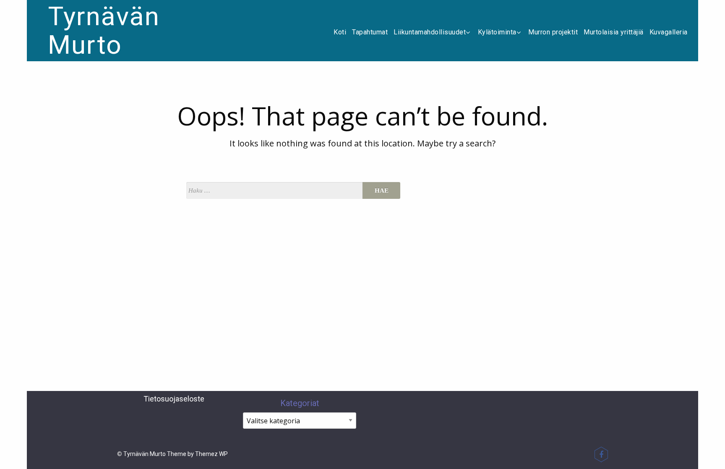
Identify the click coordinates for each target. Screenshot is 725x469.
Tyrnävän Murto (104, 30)
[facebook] (601, 454)
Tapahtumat (370, 32)
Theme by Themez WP (197, 454)
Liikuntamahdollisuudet (430, 32)
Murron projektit (553, 32)
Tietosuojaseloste (173, 398)
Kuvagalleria (668, 32)
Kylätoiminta (497, 32)
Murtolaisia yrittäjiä (614, 32)
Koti (340, 32)
